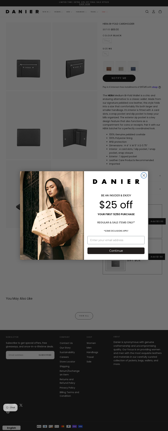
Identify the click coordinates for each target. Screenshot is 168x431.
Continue (116, 251)
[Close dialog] (144, 175)
